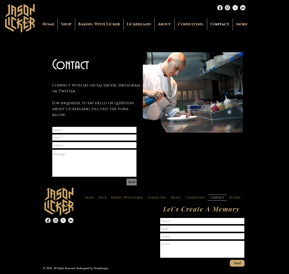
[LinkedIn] (242, 7)
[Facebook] (220, 7)
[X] (235, 7)
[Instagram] (227, 7)
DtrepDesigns (101, 268)
